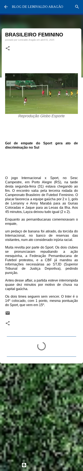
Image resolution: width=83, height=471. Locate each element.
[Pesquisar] (77, 7)
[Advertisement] (41, 411)
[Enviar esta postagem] (7, 314)
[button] (7, 48)
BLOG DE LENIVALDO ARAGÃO (37, 6)
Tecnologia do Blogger (44, 465)
